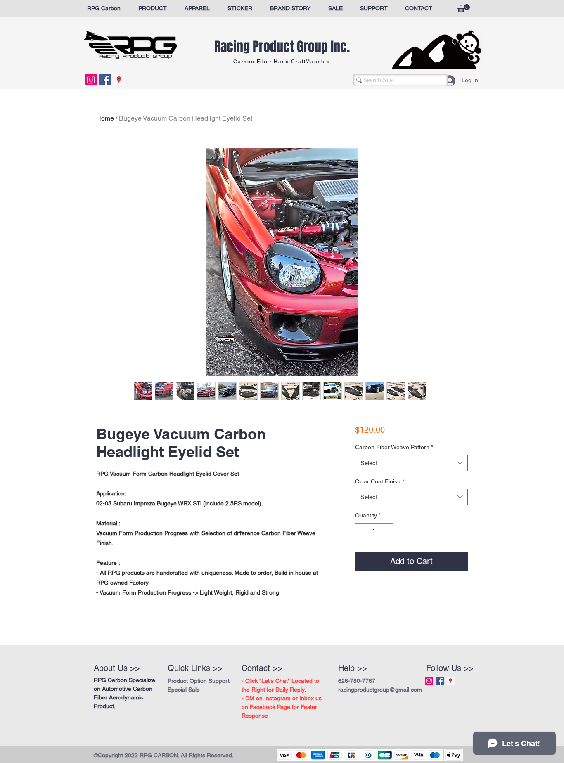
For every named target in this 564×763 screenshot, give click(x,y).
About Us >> (117, 668)
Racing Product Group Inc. (282, 47)
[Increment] (387, 531)
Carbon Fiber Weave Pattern (394, 447)
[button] (463, 8)
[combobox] (411, 463)
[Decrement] (361, 531)
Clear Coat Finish (379, 481)
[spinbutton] (374, 531)
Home (105, 118)
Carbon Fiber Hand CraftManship (281, 61)
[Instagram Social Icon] (91, 79)
